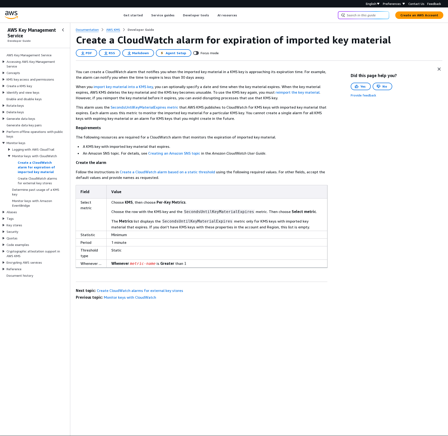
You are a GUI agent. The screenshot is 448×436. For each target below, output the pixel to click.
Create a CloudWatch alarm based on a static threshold (167, 172)
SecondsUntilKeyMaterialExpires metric (144, 107)
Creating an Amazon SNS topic (174, 153)
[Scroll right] (241, 15)
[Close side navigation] (63, 30)
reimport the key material (297, 92)
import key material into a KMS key (123, 86)
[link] (141, 29)
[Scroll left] (120, 15)
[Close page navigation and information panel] (439, 69)
